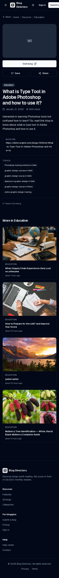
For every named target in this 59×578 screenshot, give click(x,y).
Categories (8, 504)
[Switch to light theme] (33, 5)
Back (8, 16)
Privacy (25, 568)
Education (39, 17)
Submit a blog (9, 519)
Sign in (42, 5)
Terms (35, 568)
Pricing (6, 524)
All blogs (7, 499)
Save (17, 73)
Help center (8, 545)
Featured (7, 494)
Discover (26, 17)
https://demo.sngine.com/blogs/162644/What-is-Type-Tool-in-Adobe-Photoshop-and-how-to (29, 146)
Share (45, 73)
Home (16, 17)
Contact (7, 550)
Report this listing (13, 203)
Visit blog (27, 63)
